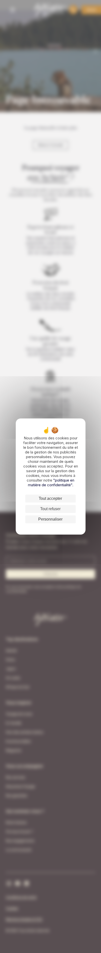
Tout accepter (50, 498)
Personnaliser (50, 519)
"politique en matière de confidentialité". (51, 482)
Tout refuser (50, 509)
